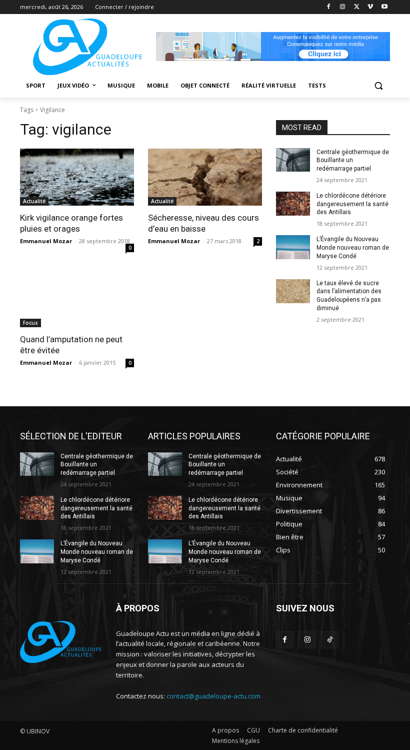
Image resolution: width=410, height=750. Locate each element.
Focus (30, 322)
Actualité (34, 201)
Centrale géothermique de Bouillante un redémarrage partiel (352, 161)
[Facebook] (328, 7)
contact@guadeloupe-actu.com (213, 695)
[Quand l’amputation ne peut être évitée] (77, 298)
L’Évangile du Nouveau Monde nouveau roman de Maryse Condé (352, 248)
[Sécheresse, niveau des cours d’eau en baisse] (205, 177)
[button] (378, 86)
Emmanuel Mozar (46, 241)
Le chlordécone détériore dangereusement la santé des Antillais (352, 204)
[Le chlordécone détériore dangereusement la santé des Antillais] (293, 204)
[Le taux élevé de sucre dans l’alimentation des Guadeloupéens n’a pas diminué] (293, 291)
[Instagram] (342, 7)
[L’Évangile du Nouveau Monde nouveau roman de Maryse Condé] (293, 247)
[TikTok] (329, 639)
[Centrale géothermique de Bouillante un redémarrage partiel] (293, 160)
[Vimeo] (370, 7)
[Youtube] (384, 7)
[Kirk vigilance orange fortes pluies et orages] (77, 177)
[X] (356, 7)
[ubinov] (273, 46)
